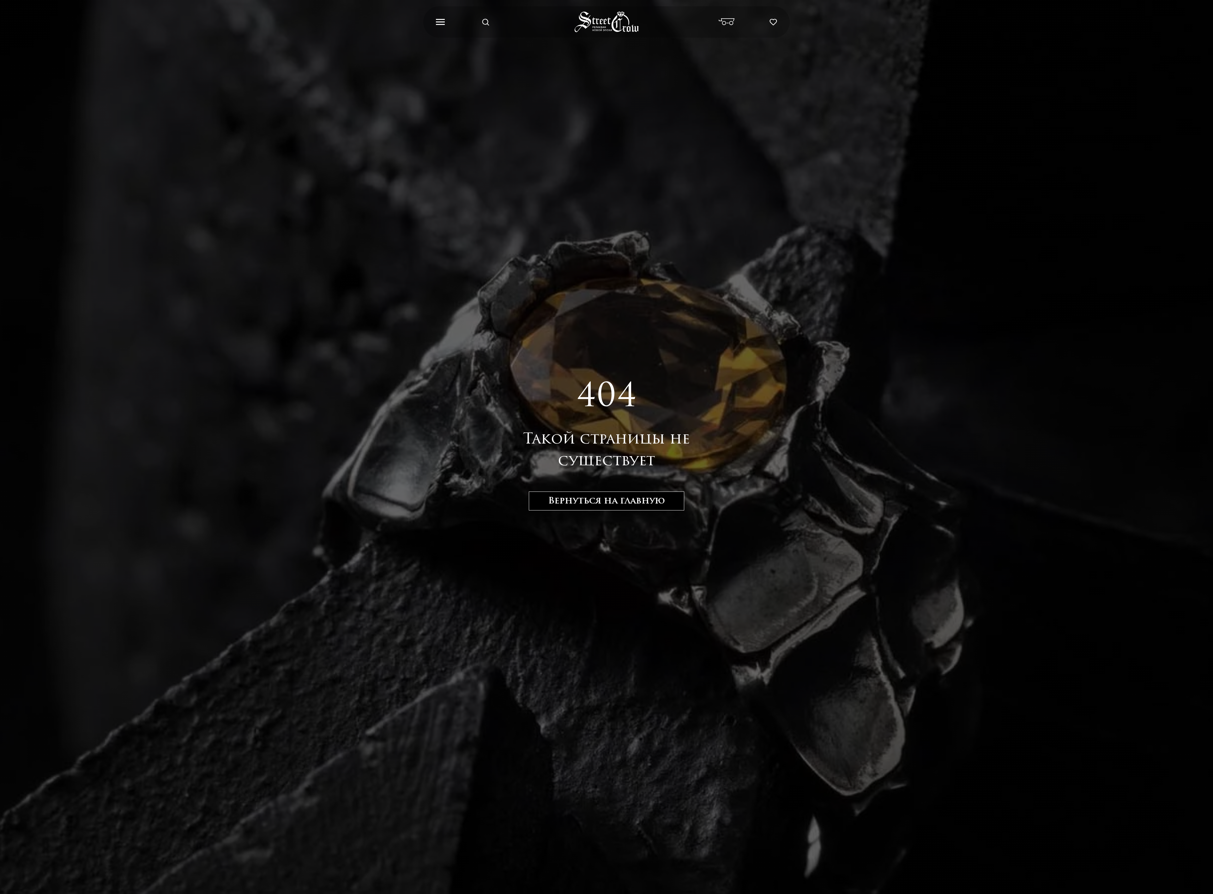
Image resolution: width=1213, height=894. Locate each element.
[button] (485, 22)
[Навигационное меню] (440, 22)
